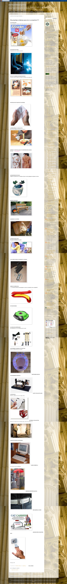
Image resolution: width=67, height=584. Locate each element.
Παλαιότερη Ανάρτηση (38, 574)
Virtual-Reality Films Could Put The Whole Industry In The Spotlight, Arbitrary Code (51, 234)
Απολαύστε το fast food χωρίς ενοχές (51, 175)
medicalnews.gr (50, 139)
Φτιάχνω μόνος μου (50, 307)
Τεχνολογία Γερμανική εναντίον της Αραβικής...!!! (52, 130)
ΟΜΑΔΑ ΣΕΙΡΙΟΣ (49, 293)
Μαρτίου (49, 205)
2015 (48, 108)
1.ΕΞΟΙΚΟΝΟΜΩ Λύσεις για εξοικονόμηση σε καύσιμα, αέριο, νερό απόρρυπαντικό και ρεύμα (51, 215)
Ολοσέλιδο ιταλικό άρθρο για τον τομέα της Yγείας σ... (52, 135)
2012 (48, 112)
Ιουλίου (49, 121)
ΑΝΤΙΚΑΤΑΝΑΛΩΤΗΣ (17, 5)
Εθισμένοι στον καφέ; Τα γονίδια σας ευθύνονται (51, 177)
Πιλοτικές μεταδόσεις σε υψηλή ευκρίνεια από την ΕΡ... (51, 160)
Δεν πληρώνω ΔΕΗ (50, 148)
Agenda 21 (49, 181)
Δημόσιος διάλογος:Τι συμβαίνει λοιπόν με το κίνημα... (51, 146)
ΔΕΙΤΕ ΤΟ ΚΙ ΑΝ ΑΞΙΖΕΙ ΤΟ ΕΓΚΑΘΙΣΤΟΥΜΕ (51, 198)
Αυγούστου (49, 120)
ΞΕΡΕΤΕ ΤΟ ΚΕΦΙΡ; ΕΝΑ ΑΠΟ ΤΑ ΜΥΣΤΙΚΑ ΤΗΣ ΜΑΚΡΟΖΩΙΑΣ (51, 281)
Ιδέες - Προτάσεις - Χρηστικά (50, 269)
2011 (47, 113)
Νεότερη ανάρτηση (14, 574)
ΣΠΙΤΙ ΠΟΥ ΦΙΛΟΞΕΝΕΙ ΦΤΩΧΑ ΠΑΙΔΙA (51, 183)
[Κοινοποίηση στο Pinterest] (32, 565)
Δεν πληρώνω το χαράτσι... (50, 80)
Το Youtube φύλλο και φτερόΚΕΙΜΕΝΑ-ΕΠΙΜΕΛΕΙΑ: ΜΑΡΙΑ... (51, 194)
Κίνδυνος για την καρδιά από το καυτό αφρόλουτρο (52, 137)
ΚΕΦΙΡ (48, 279)
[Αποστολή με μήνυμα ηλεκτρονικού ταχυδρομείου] (28, 565)
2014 (48, 109)
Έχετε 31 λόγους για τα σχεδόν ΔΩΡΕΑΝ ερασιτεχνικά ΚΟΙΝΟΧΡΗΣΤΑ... (51, 258)
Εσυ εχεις (11, 151)
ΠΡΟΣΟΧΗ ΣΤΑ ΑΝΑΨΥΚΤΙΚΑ (50, 133)
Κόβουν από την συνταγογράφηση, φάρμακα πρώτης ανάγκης (52, 185)
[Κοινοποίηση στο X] (30, 565)
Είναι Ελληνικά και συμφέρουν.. (51, 46)
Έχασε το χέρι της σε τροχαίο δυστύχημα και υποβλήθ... (51, 143)
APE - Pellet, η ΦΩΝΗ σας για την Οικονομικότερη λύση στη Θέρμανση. (51, 220)
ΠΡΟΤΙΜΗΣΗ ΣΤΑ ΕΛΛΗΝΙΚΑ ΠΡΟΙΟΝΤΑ (53, 23)
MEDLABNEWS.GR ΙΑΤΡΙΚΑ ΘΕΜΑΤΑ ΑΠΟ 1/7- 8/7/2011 (53, 74)
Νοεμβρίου (49, 116)
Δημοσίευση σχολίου (15, 569)
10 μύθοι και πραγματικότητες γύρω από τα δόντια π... (51, 189)
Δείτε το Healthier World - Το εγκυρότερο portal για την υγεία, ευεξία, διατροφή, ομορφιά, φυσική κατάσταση (51, 252)
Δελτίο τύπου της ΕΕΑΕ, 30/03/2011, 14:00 (51, 203)
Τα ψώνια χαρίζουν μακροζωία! (50, 179)
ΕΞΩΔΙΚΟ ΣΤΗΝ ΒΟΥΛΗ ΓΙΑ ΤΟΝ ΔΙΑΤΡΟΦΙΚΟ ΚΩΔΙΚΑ (52, 201)
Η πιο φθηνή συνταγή (49, 40)
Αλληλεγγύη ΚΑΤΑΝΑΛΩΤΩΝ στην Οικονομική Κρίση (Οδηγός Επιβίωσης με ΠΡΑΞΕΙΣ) (51, 230)
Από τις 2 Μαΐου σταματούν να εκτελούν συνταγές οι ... (51, 128)
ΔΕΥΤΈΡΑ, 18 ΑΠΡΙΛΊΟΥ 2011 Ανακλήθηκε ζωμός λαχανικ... (51, 165)
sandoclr (52, 580)
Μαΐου (49, 124)
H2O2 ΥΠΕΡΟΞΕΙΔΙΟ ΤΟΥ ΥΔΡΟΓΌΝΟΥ (51, 163)
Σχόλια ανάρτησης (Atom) (19, 576)
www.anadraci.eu (49, 243)
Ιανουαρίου (49, 208)
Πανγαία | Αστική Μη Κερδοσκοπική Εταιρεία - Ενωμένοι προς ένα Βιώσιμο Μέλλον (51, 304)
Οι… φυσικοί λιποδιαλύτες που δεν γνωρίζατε (51, 191)
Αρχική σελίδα (12, 11)
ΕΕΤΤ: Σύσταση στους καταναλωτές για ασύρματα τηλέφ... (51, 157)
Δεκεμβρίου (49, 114)
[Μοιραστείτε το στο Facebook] (31, 565)
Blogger (33, 581)
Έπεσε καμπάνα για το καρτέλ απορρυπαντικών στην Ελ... (51, 150)
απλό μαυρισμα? (17, 151)
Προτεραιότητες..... (50, 140)
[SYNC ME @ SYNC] (49, 333)
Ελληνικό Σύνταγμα (50, 266)
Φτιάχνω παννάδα (50, 308)
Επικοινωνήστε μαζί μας (39, 11)
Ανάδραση (19, 11)
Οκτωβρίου (49, 117)
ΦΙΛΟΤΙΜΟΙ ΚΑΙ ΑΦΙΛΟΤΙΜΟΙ (28, 11)
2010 (48, 210)
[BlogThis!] (29, 565)
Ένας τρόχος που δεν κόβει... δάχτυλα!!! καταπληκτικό (51, 87)
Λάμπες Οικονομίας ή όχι (51, 196)
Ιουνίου (49, 123)
